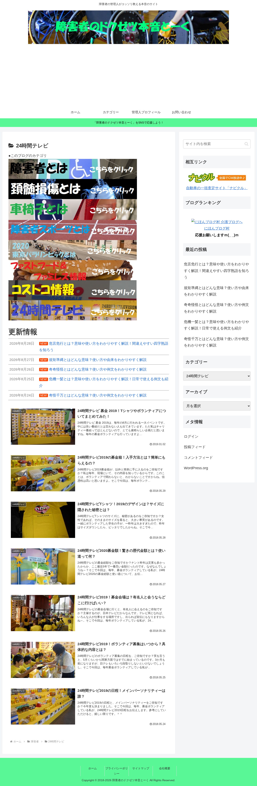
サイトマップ (140, 768)
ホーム (92, 768)
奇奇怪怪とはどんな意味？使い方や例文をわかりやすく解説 (216, 308)
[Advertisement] (128, 76)
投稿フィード (195, 447)
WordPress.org (196, 468)
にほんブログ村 (216, 228)
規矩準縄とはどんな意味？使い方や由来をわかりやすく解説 (216, 291)
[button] (246, 144)
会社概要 (164, 768)
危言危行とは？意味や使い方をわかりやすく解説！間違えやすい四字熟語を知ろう (216, 270)
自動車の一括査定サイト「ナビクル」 (217, 188)
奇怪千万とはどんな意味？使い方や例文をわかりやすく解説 (216, 342)
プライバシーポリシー (116, 771)
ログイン (191, 436)
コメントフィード (198, 458)
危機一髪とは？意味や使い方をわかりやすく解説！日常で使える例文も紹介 (216, 325)
